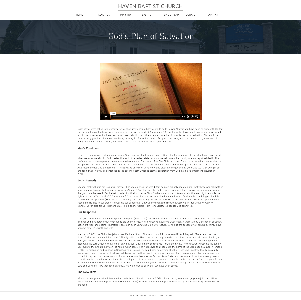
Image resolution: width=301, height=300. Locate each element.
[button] (107, 15)
